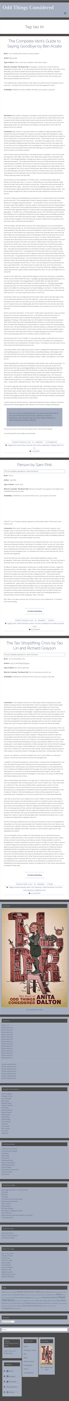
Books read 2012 (7, 1053)
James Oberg (6, 1263)
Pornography (64, 1303)
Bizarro (23, 445)
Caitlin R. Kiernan (7, 1105)
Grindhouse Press (7, 1160)
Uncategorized (52, 442)
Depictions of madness (31, 1294)
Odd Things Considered (28, 7)
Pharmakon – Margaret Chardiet (12, 1211)
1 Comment (35, 451)
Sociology (44, 1306)
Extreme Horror (51, 1294)
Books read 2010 (7, 1058)
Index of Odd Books (8, 1163)
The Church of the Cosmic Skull (12, 1199)
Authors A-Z (6, 1025)
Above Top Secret (8, 1253)
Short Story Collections (32, 1306)
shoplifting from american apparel (52, 623)
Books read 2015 (7, 1046)
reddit (8, 1306)
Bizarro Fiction (23, 1292)
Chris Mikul (5, 1108)
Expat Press (5, 1156)
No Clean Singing (7, 1208)
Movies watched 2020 (9, 1071)
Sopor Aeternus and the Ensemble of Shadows (17, 1215)
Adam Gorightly (7, 1094)
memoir (25, 1300)
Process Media (6, 1167)
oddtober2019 (40, 1303)
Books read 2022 (7, 1030)
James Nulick (6, 1119)
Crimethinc (5, 1153)
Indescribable (38, 1297)
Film (25, 1354)
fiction (59, 1294)
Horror (15, 1298)
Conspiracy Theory (30, 1350)
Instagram (11, 1376)
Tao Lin (19, 368)
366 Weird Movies (7, 1233)
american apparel (20, 887)
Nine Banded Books (8, 1165)
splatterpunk (46, 445)
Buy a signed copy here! (34, 1010)
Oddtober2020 (48, 1303)
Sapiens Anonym (7, 1272)
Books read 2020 (7, 1034)
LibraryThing (12, 1387)
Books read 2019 (7, 1037)
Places (26, 1369)
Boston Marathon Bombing (48, 1292)
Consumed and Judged (9, 1151)
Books (52, 620)
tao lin (35, 626)
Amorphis (5, 1192)
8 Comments (35, 629)
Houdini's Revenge (24, 1298)
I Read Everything (49, 1297)
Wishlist (11, 1392)
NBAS (37, 1300)
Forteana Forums (7, 1256)
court (32, 887)
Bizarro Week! (35, 1292)
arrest (28, 887)
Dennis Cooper (6, 1112)
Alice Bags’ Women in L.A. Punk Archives (15, 1190)
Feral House (5, 1158)
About (6, 1353)
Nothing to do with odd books (11, 1303)
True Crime (53, 1306)
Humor (33, 1297)
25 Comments (35, 893)
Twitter (10, 1371)
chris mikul (64, 1292)
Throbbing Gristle (7, 1217)
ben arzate (17, 445)
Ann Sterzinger (6, 1098)
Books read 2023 (7, 1027)
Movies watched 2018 (9, 1076)
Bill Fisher (5, 1194)
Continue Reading (35, 612)
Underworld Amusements (10, 1169)
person (32, 623)
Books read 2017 (7, 1041)
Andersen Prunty (7, 1096)
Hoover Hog (6, 1258)
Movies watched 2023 (9, 1064)
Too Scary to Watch (8, 1238)
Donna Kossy (6, 1115)
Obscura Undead (7, 1267)
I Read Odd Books (23, 623)
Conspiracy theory (18, 1295)
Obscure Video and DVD (10, 1235)
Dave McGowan (7, 1110)
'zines (3, 1292)
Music (25, 1358)
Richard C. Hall (6, 1270)
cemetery (58, 1292)
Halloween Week (8, 1297)
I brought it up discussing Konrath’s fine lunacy (46, 279)
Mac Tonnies (6, 1128)
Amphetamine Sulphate (9, 1149)
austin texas (8, 1292)
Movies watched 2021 (9, 1069)
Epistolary (38, 887)
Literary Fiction (18, 1300)
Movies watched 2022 (9, 1066)
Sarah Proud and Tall (8, 1274)
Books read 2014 (7, 1048)
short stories (37, 445)
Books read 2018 (7, 1039)
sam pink (29, 445)
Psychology (4, 1306)
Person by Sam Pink (34, 464)
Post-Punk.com (7, 1213)
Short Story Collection (16, 1306)
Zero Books (5, 1174)
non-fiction (58, 887)
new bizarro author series (48, 1300)
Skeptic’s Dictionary (8, 1276)
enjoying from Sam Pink (55, 368)
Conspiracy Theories (7, 1294)
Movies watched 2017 (9, 1078)
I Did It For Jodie (7, 1260)
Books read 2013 (7, 1051)
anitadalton (39, 442)
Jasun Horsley (6, 1121)
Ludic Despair (6, 1265)
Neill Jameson (6, 1206)
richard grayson (28, 890)
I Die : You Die (6, 1204)
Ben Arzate (13, 58)
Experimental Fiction (41, 1294)
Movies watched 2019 (9, 1073)
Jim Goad (5, 1124)
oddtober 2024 (56, 1303)
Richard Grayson (24, 663)
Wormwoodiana (7, 1172)
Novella (27, 1303)
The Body (5, 1197)
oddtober (33, 1303)
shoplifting (37, 890)
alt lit (14, 623)
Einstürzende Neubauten (10, 1201)
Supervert (5, 1133)
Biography (14, 1292)
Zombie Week (16, 1308)
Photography (28, 1365)
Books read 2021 (7, 1032)
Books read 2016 (7, 1044)
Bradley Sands (6, 1103)
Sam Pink (13, 480)
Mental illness (31, 1300)
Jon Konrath (6, 1126)
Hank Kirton (5, 1117)
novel (22, 1303)
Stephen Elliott (30, 368)
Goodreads (12, 1382)
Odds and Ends (29, 1361)
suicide (48, 1306)
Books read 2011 (7, 1055)
